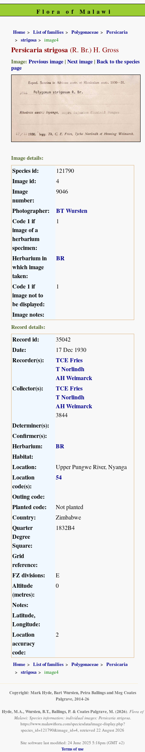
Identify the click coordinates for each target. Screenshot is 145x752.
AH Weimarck (74, 377)
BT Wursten (71, 210)
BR (60, 258)
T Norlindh (70, 369)
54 (59, 477)
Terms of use (72, 749)
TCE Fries (69, 360)
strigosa (28, 39)
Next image (80, 61)
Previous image (46, 61)
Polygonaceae (85, 32)
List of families (48, 32)
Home (19, 32)
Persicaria (117, 32)
